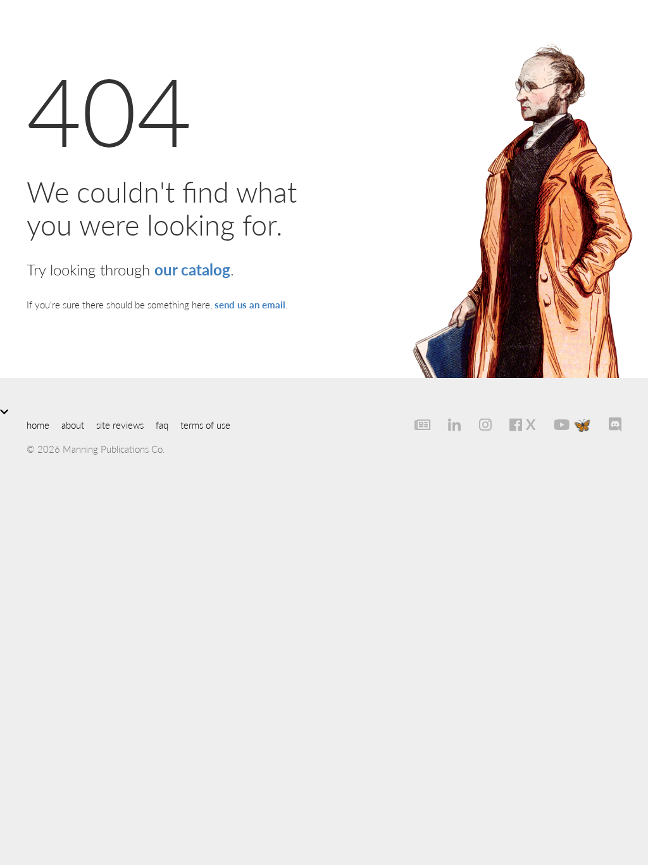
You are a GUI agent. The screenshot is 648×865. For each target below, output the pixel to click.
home (38, 424)
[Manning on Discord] (608, 424)
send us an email (250, 304)
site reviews (120, 424)
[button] (324, 411)
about (72, 424)
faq (162, 424)
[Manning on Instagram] (478, 424)
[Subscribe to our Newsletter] (415, 424)
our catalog (192, 269)
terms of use (205, 424)
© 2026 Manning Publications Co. (96, 448)
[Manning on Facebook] (509, 424)
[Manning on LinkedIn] (447, 424)
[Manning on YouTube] (554, 424)
